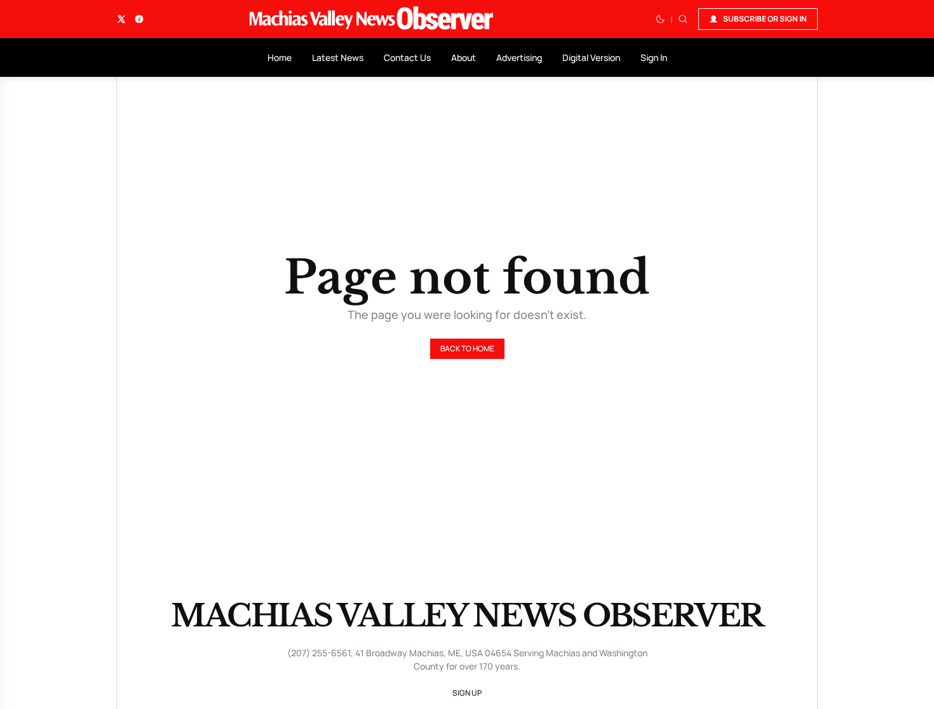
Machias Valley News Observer (467, 616)
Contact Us (407, 57)
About (463, 57)
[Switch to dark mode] (660, 19)
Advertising (519, 57)
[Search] (683, 19)
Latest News (337, 57)
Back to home (467, 348)
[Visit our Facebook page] (139, 19)
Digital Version (591, 57)
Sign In (653, 57)
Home (279, 57)
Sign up (467, 692)
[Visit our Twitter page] (121, 19)
